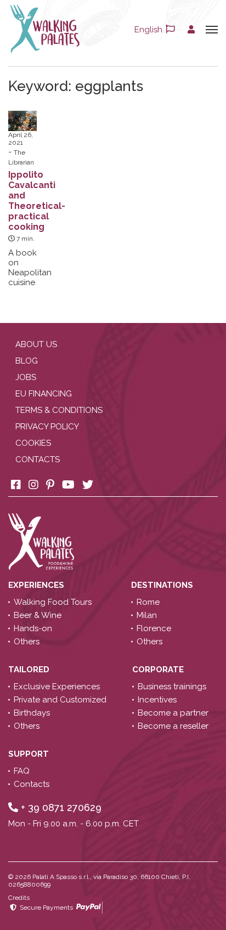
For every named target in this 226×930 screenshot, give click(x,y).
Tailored (30, 669)
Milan (147, 615)
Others (26, 642)
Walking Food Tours (53, 602)
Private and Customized (60, 700)
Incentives (157, 700)
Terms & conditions (59, 410)
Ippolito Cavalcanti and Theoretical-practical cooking (36, 200)
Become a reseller (173, 726)
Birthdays (32, 713)
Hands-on (33, 628)
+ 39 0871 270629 (59, 807)
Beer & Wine (37, 615)
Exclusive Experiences (57, 686)
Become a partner (173, 713)
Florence (154, 628)
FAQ (22, 771)
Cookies (33, 443)
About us (36, 344)
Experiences (37, 585)
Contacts (37, 459)
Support (29, 754)
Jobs (25, 377)
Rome (148, 602)
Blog (26, 361)
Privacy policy (47, 427)
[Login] (191, 30)
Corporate (159, 669)
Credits (19, 897)
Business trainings (172, 686)
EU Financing (43, 394)
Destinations (163, 585)
